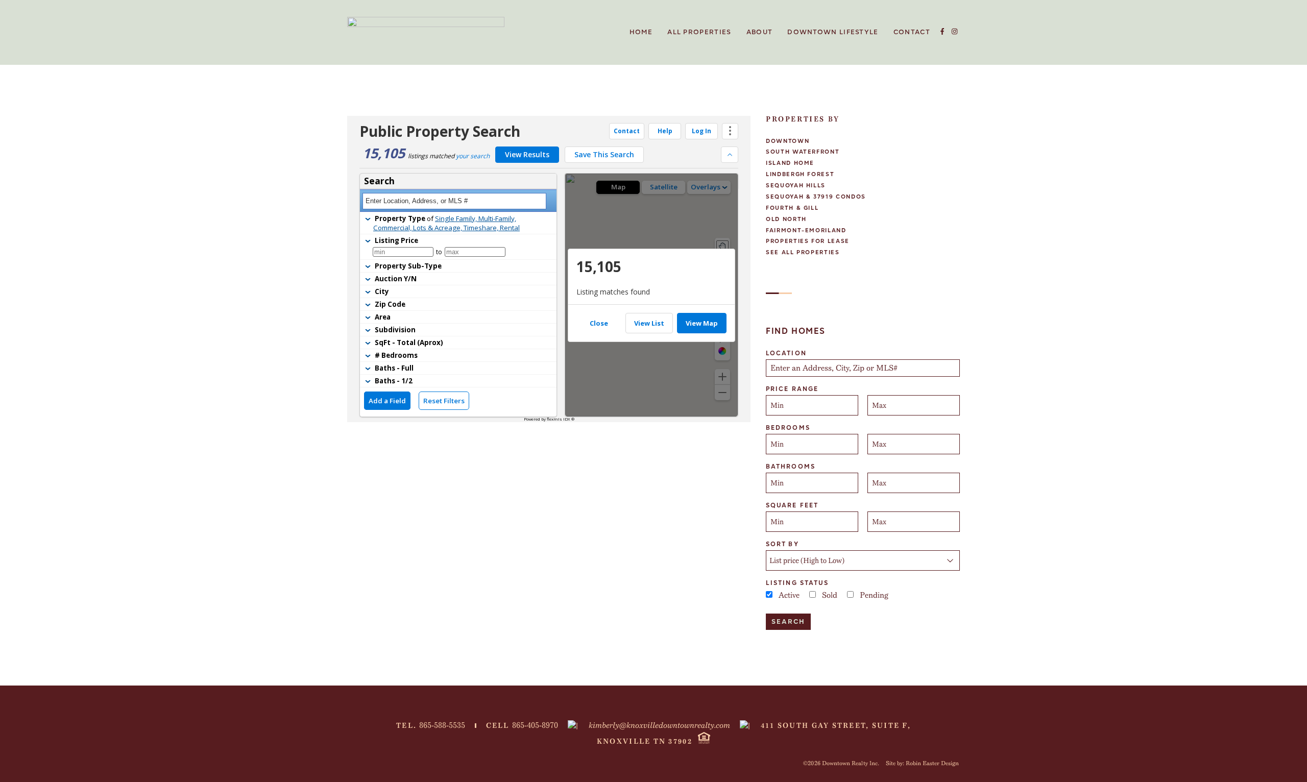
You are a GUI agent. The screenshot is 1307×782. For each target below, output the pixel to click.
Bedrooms (788, 428)
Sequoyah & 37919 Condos (816, 197)
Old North (786, 219)
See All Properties (803, 252)
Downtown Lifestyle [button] (832, 32)
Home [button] (641, 32)
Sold (829, 595)
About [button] (759, 32)
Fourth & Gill (792, 208)
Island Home (790, 163)
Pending (874, 595)
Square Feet (792, 505)
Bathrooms (790, 466)
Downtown (787, 141)
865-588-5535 (442, 725)
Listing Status (797, 583)
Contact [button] (911, 32)
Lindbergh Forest (800, 174)
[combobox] (863, 368)
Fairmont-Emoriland (806, 230)
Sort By (782, 544)
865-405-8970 (535, 725)
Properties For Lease (808, 241)
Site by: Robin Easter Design (922, 763)
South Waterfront (802, 152)
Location (786, 353)
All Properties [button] (699, 32)
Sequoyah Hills (796, 185)
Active (789, 595)
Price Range (792, 389)
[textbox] (863, 368)
